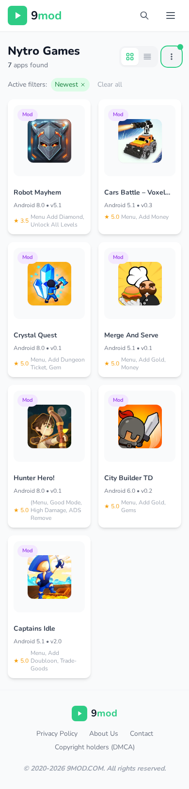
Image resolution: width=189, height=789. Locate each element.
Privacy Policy (57, 733)
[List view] (147, 56)
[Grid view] (130, 56)
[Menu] (170, 15)
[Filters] (171, 56)
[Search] (144, 15)
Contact (141, 733)
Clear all (109, 84)
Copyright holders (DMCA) (95, 747)
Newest (66, 84)
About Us (103, 733)
